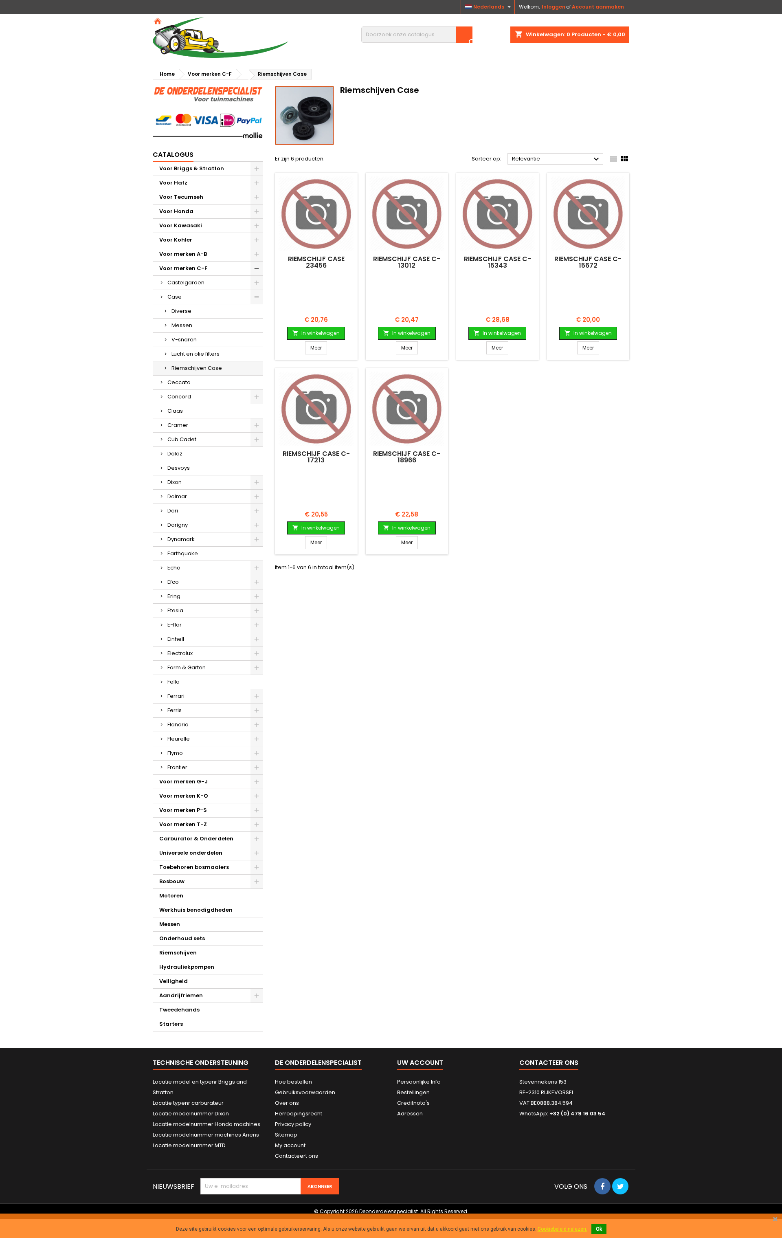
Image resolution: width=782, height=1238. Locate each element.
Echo (173, 568)
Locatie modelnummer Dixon (191, 1113)
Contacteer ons (548, 1062)
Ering (173, 596)
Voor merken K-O (183, 796)
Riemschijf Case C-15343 (497, 262)
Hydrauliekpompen (186, 967)
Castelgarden (185, 282)
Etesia (175, 610)
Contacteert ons (296, 1156)
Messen (181, 325)
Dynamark (181, 539)
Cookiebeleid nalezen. (562, 1229)
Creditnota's (413, 1103)
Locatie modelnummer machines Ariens (206, 1135)
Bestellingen (413, 1092)
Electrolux (180, 653)
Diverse (181, 311)
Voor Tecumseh (181, 197)
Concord (179, 396)
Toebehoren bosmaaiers (194, 867)
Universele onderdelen (190, 853)
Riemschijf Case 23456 (316, 262)
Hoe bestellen (293, 1082)
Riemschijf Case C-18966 (406, 457)
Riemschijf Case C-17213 (316, 457)
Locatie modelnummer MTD (189, 1145)
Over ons (287, 1103)
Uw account (420, 1062)
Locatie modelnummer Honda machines (206, 1124)
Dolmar (177, 496)
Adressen (410, 1113)
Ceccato (179, 382)
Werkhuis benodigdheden (196, 910)
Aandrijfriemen (181, 995)
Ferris (174, 710)
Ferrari (176, 696)
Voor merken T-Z (183, 824)
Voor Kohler (175, 240)
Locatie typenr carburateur (188, 1103)
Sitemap (286, 1135)
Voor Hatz (173, 183)
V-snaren (184, 339)
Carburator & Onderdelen (196, 838)
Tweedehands (179, 1010)
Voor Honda (176, 211)
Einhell (175, 639)
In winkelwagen (316, 333)
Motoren (171, 895)
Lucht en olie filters (195, 354)
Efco (173, 582)
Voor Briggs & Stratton (191, 168)
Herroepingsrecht (298, 1113)
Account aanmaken (598, 6)
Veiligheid (173, 981)
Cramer (177, 425)
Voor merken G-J (183, 781)
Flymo (175, 753)
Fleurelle (178, 739)
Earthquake (182, 553)
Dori (172, 511)
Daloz (174, 453)
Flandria (178, 724)
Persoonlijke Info (419, 1082)
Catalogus (173, 154)
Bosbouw (172, 881)
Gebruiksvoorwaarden (305, 1092)
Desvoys (178, 468)
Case (174, 297)
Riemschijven (178, 953)
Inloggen (553, 6)
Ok (599, 1229)
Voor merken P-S (183, 810)
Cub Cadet (181, 439)
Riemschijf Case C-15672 (588, 262)
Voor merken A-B (183, 254)
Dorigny (177, 525)
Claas (175, 411)
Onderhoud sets (182, 938)
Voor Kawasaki (180, 225)
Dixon (174, 482)
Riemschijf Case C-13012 (406, 262)
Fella (173, 682)
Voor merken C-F (183, 268)
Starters (171, 1024)
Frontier (177, 767)
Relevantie (556, 159)
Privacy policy (293, 1124)
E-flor (174, 625)
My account (290, 1145)
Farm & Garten (186, 667)
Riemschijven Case (196, 368)
